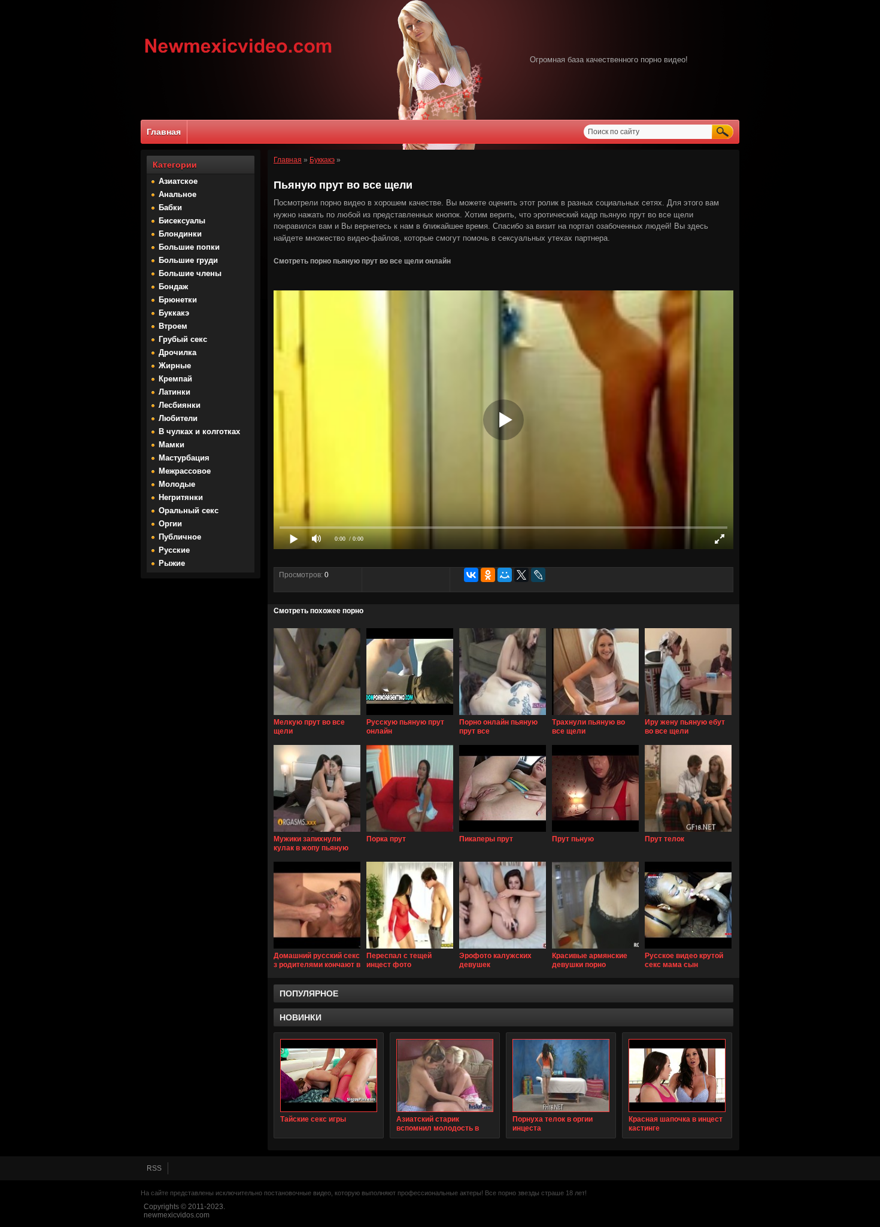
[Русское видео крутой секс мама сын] (688, 949)
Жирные (175, 365)
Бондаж (173, 286)
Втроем (173, 326)
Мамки (171, 444)
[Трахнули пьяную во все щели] (595, 715)
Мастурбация (184, 457)
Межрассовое (185, 470)
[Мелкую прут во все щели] (317, 715)
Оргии (170, 523)
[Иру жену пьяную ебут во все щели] (688, 715)
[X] (521, 575)
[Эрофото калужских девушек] (502, 949)
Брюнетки (178, 299)
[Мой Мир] (504, 575)
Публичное (180, 536)
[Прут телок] (688, 832)
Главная (164, 132)
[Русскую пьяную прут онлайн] (409, 715)
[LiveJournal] (538, 575)
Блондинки (180, 233)
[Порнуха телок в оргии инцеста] (560, 1075)
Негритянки (181, 497)
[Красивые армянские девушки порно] (595, 949)
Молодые (177, 484)
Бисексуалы (182, 220)
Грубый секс (183, 339)
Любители (178, 418)
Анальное (177, 194)
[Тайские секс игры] (328, 1075)
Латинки (174, 391)
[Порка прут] (409, 832)
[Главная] (238, 54)
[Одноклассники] (488, 575)
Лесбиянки (180, 405)
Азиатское (178, 181)
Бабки (170, 207)
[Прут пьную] (595, 832)
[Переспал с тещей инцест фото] (409, 949)
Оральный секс (189, 510)
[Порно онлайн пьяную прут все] (502, 715)
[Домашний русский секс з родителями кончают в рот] (317, 949)
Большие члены (190, 273)
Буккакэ (174, 312)
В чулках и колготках (199, 431)
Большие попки (189, 247)
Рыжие (172, 563)
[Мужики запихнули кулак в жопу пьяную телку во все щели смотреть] (317, 832)
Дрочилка (177, 352)
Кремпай (175, 378)
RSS (154, 1168)
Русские (174, 550)
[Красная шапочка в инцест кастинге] (677, 1075)
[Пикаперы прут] (502, 832)
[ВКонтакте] (471, 575)
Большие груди (188, 260)
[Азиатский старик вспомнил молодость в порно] (444, 1075)
